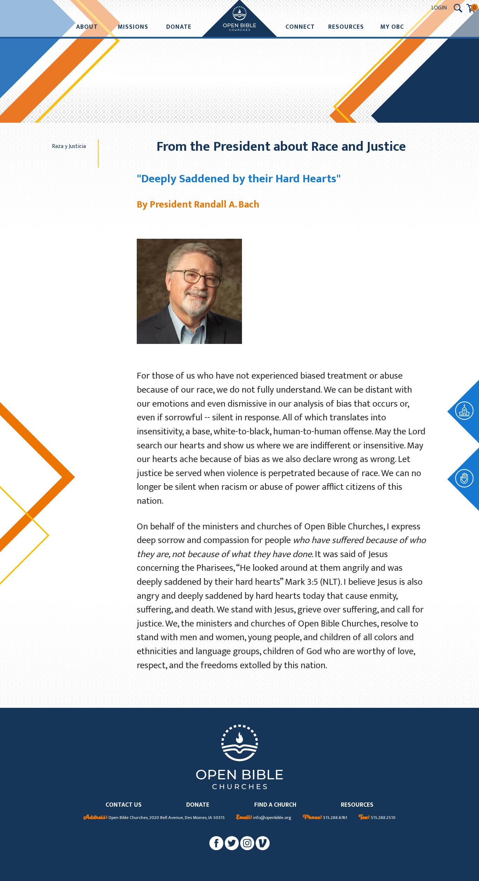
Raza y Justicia (69, 146)
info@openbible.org (263, 817)
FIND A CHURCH (275, 805)
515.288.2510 (377, 817)
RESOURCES (357, 805)
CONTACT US (124, 805)
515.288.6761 (325, 817)
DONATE (197, 805)
